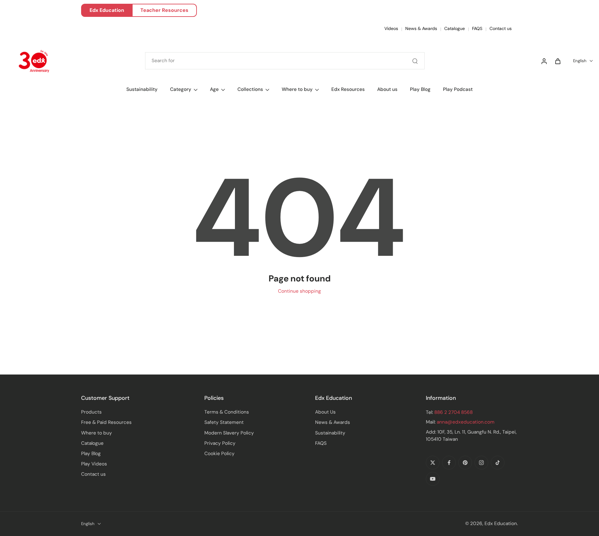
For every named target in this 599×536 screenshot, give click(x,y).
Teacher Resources (164, 10)
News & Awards (421, 28)
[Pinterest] (465, 462)
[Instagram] (481, 462)
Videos (391, 28)
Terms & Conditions (226, 412)
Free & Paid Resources (106, 422)
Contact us (500, 28)
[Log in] (544, 61)
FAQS (477, 28)
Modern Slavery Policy (229, 433)
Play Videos (94, 464)
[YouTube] (433, 479)
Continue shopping (299, 291)
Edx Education (107, 10)
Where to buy (96, 433)
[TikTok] (497, 462)
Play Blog (91, 453)
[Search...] (415, 61)
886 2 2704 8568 (453, 412)
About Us (325, 412)
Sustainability (330, 433)
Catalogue (454, 28)
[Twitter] (433, 462)
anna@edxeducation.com (465, 422)
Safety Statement (224, 422)
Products (91, 412)
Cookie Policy (219, 453)
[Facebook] (449, 462)
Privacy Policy (220, 443)
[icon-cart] (557, 61)
